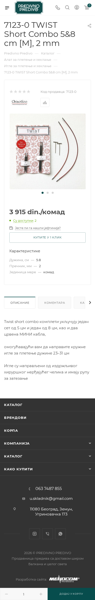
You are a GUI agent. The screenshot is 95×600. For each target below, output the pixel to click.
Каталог (13, 405)
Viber (47, 533)
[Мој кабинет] (76, 8)
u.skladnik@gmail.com (51, 498)
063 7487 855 (48, 489)
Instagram (34, 533)
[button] (42, 193)
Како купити (18, 469)
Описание (19, 303)
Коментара (54, 303)
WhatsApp (60, 533)
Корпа (11, 430)
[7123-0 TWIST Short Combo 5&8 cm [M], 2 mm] (48, 151)
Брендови (15, 418)
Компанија (17, 443)
